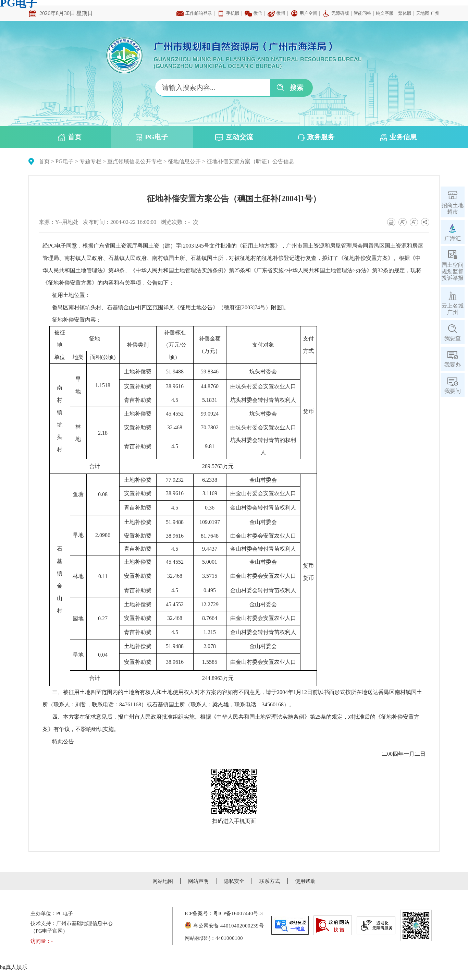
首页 (75, 137)
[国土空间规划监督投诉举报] (453, 254)
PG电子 (156, 137)
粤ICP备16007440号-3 (238, 913)
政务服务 (321, 137)
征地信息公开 (184, 161)
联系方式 (269, 881)
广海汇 (452, 238)
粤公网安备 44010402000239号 (228, 926)
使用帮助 (305, 881)
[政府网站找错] (333, 925)
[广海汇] (453, 228)
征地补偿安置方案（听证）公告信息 (250, 161)
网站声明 (198, 881)
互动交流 (239, 137)
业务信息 (403, 137)
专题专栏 (90, 161)
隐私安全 (234, 881)
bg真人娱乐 (13, 967)
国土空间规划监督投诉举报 (453, 271)
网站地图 (162, 881)
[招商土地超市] (453, 195)
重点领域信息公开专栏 (134, 161)
